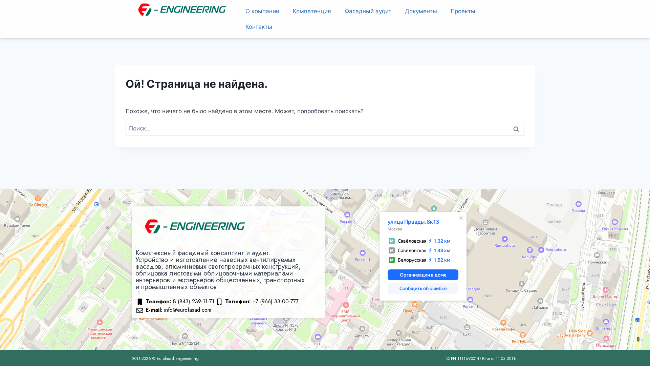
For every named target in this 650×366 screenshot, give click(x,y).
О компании (262, 11)
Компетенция (312, 11)
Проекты (463, 11)
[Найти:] (325, 128)
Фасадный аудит (368, 11)
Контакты (258, 26)
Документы (421, 11)
